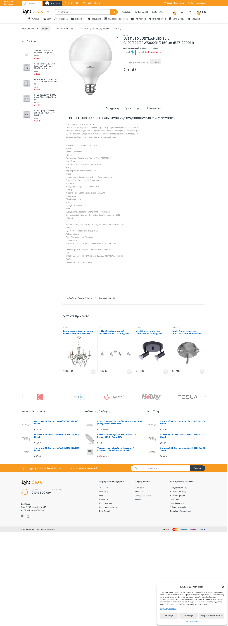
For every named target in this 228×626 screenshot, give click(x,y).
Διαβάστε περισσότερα (90, 371)
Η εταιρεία (139, 488)
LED (49, 19)
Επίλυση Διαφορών (178, 507)
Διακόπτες (80, 19)
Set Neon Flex (157, 12)
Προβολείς (126, 12)
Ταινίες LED (63, 19)
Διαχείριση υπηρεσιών (168, 609)
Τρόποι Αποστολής (178, 491)
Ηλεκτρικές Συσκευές (118, 19)
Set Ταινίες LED (141, 12)
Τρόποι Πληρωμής (177, 495)
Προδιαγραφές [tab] (133, 108)
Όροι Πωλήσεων (177, 503)
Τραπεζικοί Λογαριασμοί (180, 511)
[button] (222, 587)
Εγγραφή (197, 468)
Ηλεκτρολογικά (159, 19)
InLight (45, 29)
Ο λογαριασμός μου (198, 3)
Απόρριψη (188, 615)
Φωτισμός (35, 19)
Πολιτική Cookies (192, 621)
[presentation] (22, 397)
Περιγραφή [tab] (112, 108)
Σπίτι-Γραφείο (178, 19)
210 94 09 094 (73, 3)
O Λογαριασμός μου (178, 488)
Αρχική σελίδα (28, 29)
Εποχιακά (195, 19)
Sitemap (138, 499)
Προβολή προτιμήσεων (211, 615)
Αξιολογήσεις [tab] (154, 108)
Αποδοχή (169, 615)
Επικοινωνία (140, 491)
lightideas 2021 (30, 529)
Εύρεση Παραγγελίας (175, 3)
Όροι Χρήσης (175, 499)
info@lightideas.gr (93, 3)
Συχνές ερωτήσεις (143, 495)
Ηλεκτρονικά (140, 19)
